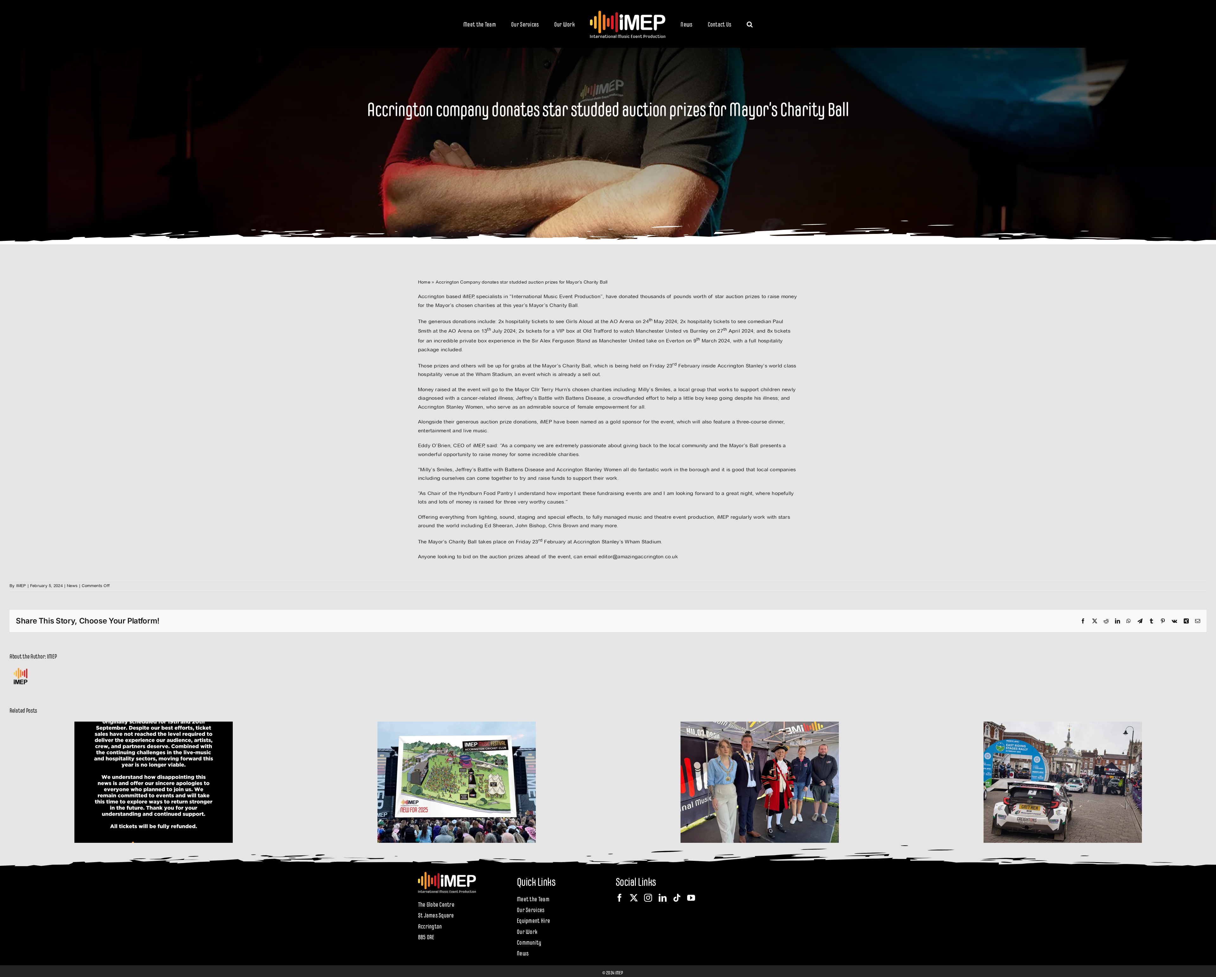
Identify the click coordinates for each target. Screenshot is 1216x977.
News (72, 585)
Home (424, 282)
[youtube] (691, 898)
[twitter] (634, 898)
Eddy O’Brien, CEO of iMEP (451, 445)
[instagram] (648, 898)
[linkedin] (663, 898)
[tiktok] (677, 898)
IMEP (21, 585)
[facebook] (620, 898)
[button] (724, 23)
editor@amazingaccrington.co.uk (638, 557)
